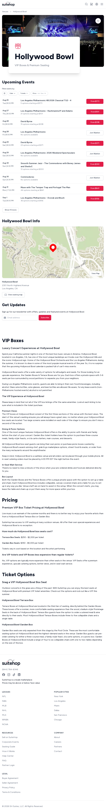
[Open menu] (102, 4)
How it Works (8, 751)
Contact (58, 751)
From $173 (95, 101)
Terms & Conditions (11, 792)
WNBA (5, 719)
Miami (56, 705)
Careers (57, 742)
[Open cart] (91, 4)
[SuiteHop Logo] (8, 4)
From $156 (95, 199)
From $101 (95, 112)
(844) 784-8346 (10, 669)
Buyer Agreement (10, 778)
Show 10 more (10, 210)
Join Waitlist (95, 133)
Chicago (58, 719)
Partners (58, 746)
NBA (4, 701)
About (57, 737)
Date (11, 93)
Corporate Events (10, 742)
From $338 (94, 122)
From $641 (94, 188)
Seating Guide (8, 746)
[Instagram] (8, 674)
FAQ (4, 760)
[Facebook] (3, 674)
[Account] (97, 4)
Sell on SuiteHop (10, 737)
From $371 (95, 143)
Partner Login (8, 765)
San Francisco (60, 715)
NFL (4, 696)
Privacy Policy (8, 787)
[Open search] (86, 4)
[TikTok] (14, 674)
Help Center (8, 756)
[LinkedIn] (19, 674)
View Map (96, 273)
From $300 (94, 164)
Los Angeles (60, 701)
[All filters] (4, 93)
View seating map (15, 295)
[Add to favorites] (98, 21)
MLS (4, 715)
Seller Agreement (10, 783)
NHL (4, 710)
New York (58, 696)
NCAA (5, 724)
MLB (4, 705)
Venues (5, 11)
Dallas (56, 710)
